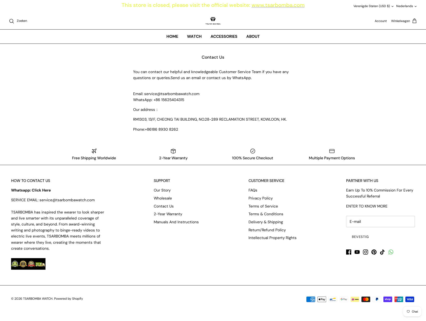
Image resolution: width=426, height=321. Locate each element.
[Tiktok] (382, 252)
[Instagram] (365, 252)
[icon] (390, 252)
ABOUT (253, 36)
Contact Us (164, 206)
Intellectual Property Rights (272, 237)
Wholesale (163, 198)
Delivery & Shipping (265, 221)
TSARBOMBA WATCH (38, 299)
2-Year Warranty (168, 213)
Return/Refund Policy (267, 229)
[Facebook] (348, 252)
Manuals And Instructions (176, 221)
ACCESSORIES (224, 36)
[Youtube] (357, 252)
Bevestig (360, 237)
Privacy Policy (260, 198)
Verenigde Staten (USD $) (371, 6)
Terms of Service (263, 206)
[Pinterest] (374, 252)
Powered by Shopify (68, 299)
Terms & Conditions (265, 213)
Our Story (162, 190)
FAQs (252, 190)
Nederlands (404, 6)
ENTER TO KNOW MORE (367, 206)
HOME (172, 36)
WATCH (194, 36)
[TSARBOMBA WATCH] (213, 21)
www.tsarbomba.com (278, 5)
